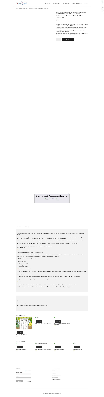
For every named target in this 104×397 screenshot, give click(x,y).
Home (17, 8)
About (86, 3)
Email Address (19, 372)
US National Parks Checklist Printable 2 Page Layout (43, 323)
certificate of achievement (64, 13)
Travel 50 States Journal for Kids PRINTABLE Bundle (43, 349)
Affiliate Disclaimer (56, 375)
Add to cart (68, 39)
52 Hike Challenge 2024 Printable (21, 349)
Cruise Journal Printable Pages (77, 349)
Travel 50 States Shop (56, 379)
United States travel (71, 13)
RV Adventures (66, 3)
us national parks (77, 13)
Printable (20, 8)
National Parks (25, 8)
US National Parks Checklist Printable (21, 334)
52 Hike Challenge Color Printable (59, 349)
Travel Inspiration (77, 3)
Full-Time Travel (56, 3)
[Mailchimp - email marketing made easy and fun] (29, 381)
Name (17, 376)
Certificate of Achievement (63, 12)
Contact (54, 373)
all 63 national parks (80, 12)
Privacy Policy (55, 377)
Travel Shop (47, 3)
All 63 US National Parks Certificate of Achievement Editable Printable (62, 324)
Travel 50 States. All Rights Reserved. (55, 393)
